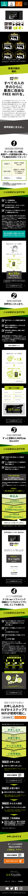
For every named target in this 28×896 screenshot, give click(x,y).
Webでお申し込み (12, 861)
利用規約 (20, 881)
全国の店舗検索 (12, 775)
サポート (14, 881)
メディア (7, 881)
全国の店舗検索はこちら (14, 345)
